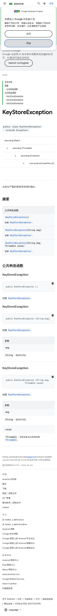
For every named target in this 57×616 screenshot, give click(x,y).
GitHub (5, 507)
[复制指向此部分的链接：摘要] (12, 199)
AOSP (4, 75)
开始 (28, 43)
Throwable (11, 439)
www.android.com (11, 574)
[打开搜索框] (39, 3)
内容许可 (31, 457)
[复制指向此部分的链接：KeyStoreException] (31, 275)
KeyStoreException (16, 217)
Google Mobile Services (13, 579)
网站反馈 (8, 604)
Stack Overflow (9, 583)
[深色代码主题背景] (53, 283)
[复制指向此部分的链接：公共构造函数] (26, 266)
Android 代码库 (9, 479)
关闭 (28, 33)
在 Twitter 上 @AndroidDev (14, 524)
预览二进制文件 (9, 493)
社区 (20, 599)
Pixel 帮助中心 (8, 565)
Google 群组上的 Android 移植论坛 (18, 547)
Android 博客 (8, 529)
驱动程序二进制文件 (11, 502)
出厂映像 (6, 498)
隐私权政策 (48, 599)
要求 (4, 484)
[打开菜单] (5, 3)
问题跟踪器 (7, 588)
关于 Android (8, 599)
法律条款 (29, 599)
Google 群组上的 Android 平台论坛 (18, 538)
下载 (4, 488)
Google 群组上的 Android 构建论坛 (18, 543)
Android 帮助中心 (10, 560)
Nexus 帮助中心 (9, 569)
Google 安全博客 (10, 533)
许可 (38, 599)
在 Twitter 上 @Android (13, 519)
